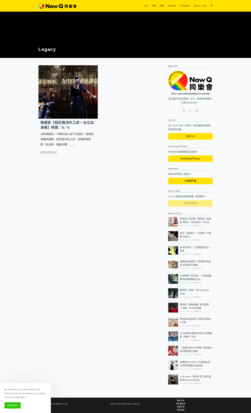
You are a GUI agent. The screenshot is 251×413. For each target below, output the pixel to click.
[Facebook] (184, 110)
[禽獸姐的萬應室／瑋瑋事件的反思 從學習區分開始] (173, 264)
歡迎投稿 (180, 410)
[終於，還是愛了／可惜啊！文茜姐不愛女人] (173, 236)
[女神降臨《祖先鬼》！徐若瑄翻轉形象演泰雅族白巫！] (173, 279)
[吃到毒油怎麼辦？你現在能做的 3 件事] (173, 322)
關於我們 (180, 401)
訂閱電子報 (190, 181)
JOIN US (190, 136)
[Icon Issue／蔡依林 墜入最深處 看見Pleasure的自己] (173, 379)
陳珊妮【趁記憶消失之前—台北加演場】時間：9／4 (67, 125)
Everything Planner (190, 158)
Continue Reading (48, 152)
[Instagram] (190, 110)
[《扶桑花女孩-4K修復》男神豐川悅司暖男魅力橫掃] (173, 351)
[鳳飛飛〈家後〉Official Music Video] (173, 293)
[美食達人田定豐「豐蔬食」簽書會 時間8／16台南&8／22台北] (173, 222)
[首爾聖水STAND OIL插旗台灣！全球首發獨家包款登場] (173, 365)
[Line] (197, 110)
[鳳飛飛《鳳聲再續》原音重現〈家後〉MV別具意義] (173, 308)
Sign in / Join (200, 6)
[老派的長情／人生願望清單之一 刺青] (173, 250)
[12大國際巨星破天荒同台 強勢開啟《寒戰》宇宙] (173, 336)
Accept (12, 405)
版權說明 (180, 407)
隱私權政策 (180, 404)
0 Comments (196, 225)
